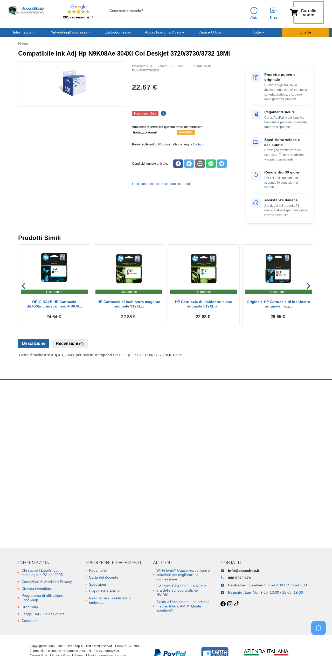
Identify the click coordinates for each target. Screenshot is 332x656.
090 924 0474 (239, 578)
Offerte (305, 32)
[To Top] (320, 644)
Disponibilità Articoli (104, 591)
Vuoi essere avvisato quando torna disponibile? (167, 127)
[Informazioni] (254, 11)
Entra (273, 17)
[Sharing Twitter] (189, 163)
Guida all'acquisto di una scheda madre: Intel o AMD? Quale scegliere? (183, 606)
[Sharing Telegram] (222, 163)
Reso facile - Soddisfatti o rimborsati (110, 600)
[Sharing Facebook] (178, 163)
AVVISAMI (186, 132)
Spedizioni (97, 584)
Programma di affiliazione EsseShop (42, 597)
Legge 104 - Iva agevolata (43, 614)
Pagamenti (98, 570)
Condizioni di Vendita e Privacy (47, 582)
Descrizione (33, 343)
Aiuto (254, 17)
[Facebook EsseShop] (223, 604)
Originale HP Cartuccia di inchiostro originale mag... (278, 304)
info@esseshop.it (243, 570)
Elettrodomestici (118, 32)
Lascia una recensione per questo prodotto (162, 184)
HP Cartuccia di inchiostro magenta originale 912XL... (129, 304)
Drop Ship (30, 607)
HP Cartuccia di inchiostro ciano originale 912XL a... (203, 304)
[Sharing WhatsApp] (211, 163)
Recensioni (70, 343)
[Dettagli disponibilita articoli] (162, 113)
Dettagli (198, 144)
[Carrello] (294, 11)
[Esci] (274, 11)
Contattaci (30, 621)
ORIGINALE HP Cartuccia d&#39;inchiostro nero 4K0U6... (54, 304)
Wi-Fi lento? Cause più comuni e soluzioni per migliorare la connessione (183, 574)
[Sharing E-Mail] (200, 163)
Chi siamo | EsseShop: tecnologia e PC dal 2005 (42, 572)
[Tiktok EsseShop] (236, 604)
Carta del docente (103, 577)
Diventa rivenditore (37, 588)
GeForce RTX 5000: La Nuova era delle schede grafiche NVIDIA (181, 590)
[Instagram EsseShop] (229, 604)
